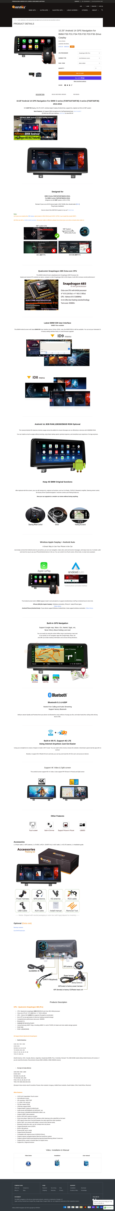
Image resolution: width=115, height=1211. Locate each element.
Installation (72, 1188)
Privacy (61, 1190)
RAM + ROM (62, 63)
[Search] (102, 10)
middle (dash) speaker (30, 220)
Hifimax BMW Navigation (18, 1207)
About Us (17, 1188)
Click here (71, 210)
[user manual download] (86, 1169)
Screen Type (62, 58)
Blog (24, 1190)
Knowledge (84, 1190)
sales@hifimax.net (97, 1)
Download (83, 1188)
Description (40, 94)
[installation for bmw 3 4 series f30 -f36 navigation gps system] (57, 1169)
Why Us (16, 1190)
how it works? (77, 111)
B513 (77, 204)
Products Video (74, 1190)
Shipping (44, 1190)
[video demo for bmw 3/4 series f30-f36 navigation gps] (28, 1169)
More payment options (80, 81)
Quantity (61, 68)
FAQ (60, 1188)
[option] (35, 49)
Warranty (53, 1190)
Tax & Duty (53, 1188)
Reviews (76, 94)
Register (94, 6)
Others (85, 10)
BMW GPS (32, 10)
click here (62, 113)
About (94, 10)
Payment (44, 1188)
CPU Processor (63, 53)
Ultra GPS (44, 10)
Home (15, 20)
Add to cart (80, 73)
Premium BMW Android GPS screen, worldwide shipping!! (28, 1)
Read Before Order (59, 94)
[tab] (40, 94)
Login (87, 6)
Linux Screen (72, 10)
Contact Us (26, 1188)
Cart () (101, 6)
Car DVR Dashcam (19, 930)
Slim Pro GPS (57, 10)
